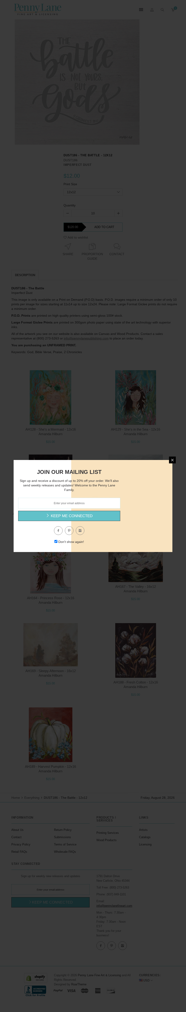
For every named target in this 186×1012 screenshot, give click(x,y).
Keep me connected (71, 516)
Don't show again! (71, 542)
